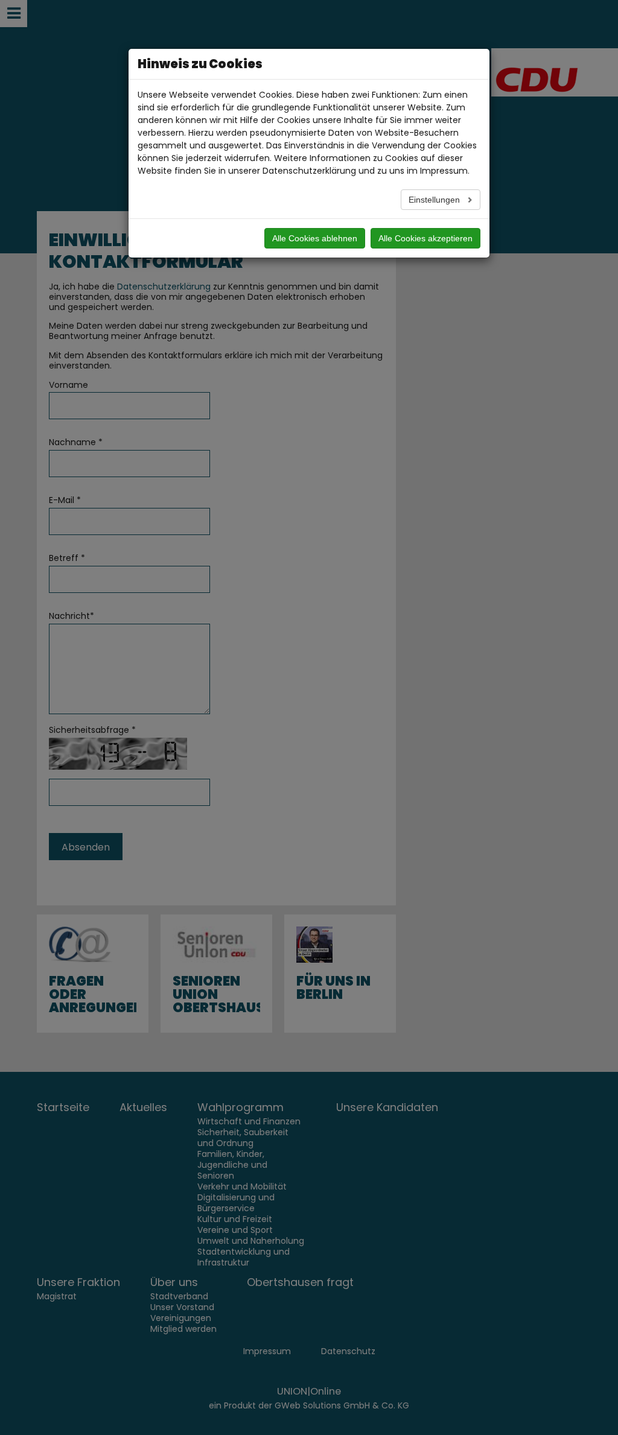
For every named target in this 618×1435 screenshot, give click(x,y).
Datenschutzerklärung (309, 171)
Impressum (444, 171)
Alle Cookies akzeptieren (425, 238)
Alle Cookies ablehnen (314, 238)
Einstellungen (435, 199)
